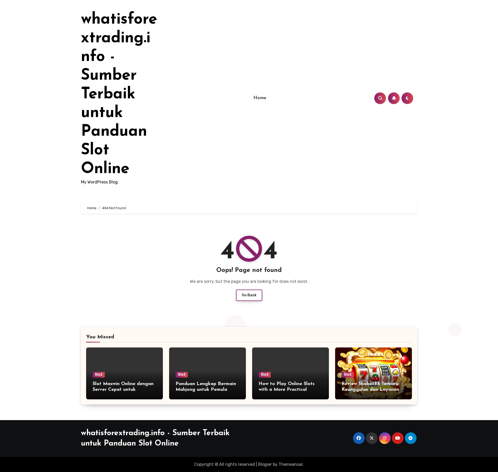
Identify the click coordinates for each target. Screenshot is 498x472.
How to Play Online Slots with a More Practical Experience (287, 390)
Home (260, 98)
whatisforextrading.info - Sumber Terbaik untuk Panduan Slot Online (119, 94)
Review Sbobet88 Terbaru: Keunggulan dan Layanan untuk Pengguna (370, 390)
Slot (99, 374)
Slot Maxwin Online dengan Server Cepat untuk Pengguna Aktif (123, 390)
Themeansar (291, 464)
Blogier (265, 464)
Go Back (249, 295)
